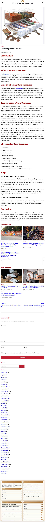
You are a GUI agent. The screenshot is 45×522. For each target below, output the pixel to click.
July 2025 (3, 403)
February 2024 (4, 443)
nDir (10, 52)
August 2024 (4, 429)
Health (25, 506)
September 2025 (5, 398)
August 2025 (4, 400)
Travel (25, 519)
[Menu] (2, 2)
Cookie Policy (4, 498)
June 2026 (3, 377)
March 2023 (4, 462)
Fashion (25, 512)
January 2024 (4, 445)
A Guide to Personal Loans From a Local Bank (31, 484)
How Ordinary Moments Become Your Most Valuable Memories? (11, 294)
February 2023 (4, 464)
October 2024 (4, 424)
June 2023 (3, 459)
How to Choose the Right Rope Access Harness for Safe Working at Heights (33, 244)
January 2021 (4, 471)
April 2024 (3, 438)
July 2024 (3, 431)
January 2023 (4, 466)
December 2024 (4, 419)
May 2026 (3, 379)
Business (2, 46)
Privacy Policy (4, 494)
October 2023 (4, 452)
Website (25, 347)
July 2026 (3, 375)
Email (3, 347)
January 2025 (4, 417)
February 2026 (4, 386)
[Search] (42, 2)
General (24, 284)
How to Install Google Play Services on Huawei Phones (32, 496)
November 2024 (4, 422)
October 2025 (4, 396)
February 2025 (4, 415)
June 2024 (3, 433)
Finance (2, 284)
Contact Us (4, 492)
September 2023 (5, 454)
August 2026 (4, 372)
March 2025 (4, 412)
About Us (3, 490)
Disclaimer (4, 496)
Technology (25, 510)
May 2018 (3, 473)
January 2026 (4, 389)
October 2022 (4, 469)
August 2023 (4, 457)
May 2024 (3, 436)
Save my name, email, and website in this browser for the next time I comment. (21, 353)
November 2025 (4, 393)
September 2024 (5, 426)
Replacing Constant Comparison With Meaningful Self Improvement (33, 286)
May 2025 (3, 407)
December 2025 (4, 391)
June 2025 (3, 405)
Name (3, 341)
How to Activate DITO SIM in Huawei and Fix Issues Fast (32, 491)
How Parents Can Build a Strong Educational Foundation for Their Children (33, 494)
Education (25, 508)
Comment (3, 325)
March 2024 (4, 440)
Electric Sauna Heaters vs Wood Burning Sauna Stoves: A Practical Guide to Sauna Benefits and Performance (10, 254)
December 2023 (4, 447)
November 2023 (4, 450)
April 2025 (3, 410)
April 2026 (3, 382)
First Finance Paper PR (22, 3)
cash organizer (5, 74)
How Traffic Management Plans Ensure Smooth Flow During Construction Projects (9, 245)
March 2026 (4, 384)
